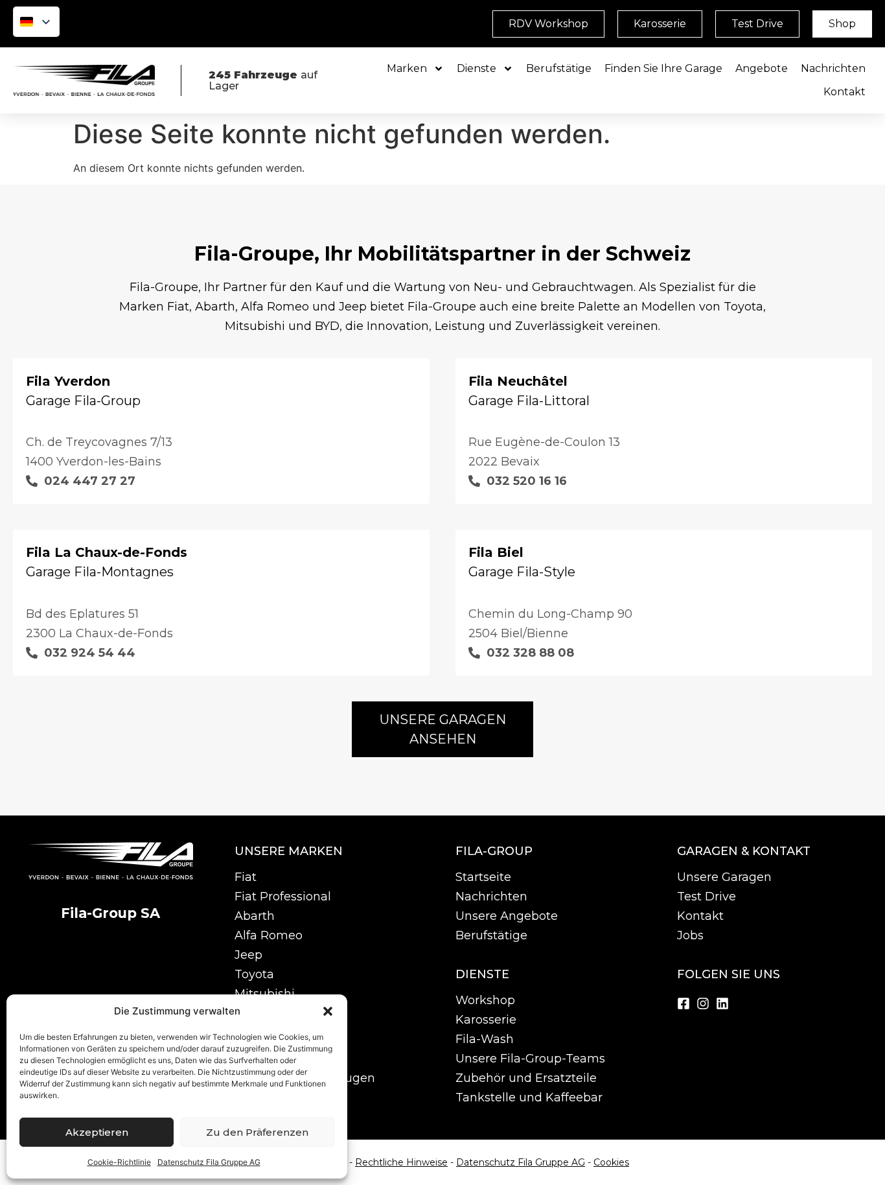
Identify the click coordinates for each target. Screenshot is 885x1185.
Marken (407, 68)
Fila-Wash (484, 1039)
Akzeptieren (96, 1132)
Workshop (485, 1000)
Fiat (246, 877)
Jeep (248, 955)
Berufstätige (559, 68)
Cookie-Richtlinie (119, 1162)
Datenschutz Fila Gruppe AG (208, 1162)
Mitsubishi (265, 994)
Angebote (761, 68)
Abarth (255, 916)
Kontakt (844, 92)
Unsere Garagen (724, 877)
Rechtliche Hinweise (401, 1162)
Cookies (611, 1162)
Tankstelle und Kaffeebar (529, 1097)
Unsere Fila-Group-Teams (530, 1058)
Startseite (483, 877)
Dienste (476, 68)
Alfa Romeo (269, 935)
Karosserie (485, 1020)
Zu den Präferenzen (257, 1132)
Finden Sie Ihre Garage (663, 68)
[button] (327, 1011)
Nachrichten (833, 68)
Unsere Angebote (506, 916)
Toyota (254, 974)
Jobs (690, 935)
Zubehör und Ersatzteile (526, 1078)
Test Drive (706, 896)
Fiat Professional (283, 896)
